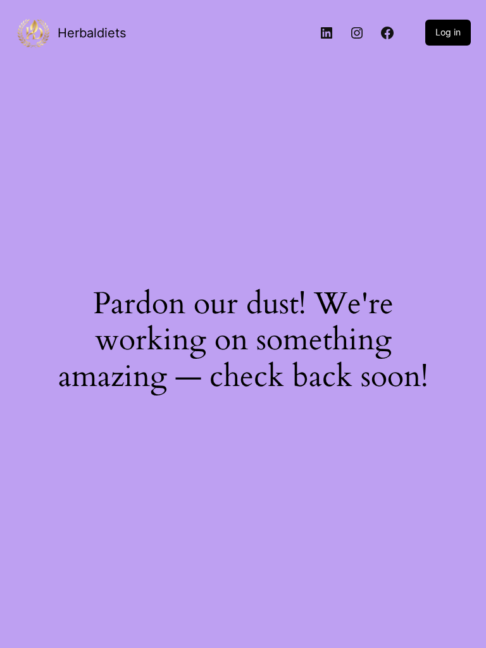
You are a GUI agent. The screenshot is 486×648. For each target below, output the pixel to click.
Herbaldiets (92, 32)
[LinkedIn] (326, 32)
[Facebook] (387, 32)
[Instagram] (356, 32)
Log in (448, 32)
